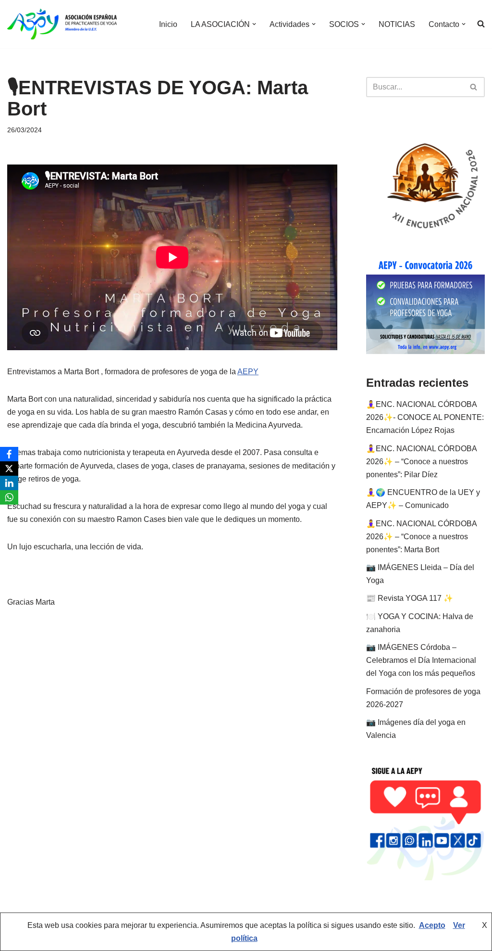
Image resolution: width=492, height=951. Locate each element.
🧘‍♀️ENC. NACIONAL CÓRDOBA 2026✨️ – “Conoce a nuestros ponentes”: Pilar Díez (421, 461)
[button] (254, 24)
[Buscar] (474, 87)
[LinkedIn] (9, 483)
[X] (9, 468)
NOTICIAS (397, 24)
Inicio (168, 24)
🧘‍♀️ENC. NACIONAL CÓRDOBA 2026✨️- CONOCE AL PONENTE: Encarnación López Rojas (425, 417)
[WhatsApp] (9, 497)
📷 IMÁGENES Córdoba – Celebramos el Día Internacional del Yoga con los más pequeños (421, 660)
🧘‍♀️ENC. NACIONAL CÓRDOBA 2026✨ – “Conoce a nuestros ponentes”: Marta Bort (421, 537)
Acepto (432, 925)
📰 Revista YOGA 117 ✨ (409, 598)
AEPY (247, 372)
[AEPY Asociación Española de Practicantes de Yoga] (62, 24)
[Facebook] (9, 454)
